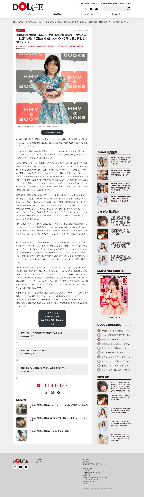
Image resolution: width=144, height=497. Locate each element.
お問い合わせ (87, 475)
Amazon (25, 336)
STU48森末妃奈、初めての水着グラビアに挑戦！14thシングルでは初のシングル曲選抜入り (120, 437)
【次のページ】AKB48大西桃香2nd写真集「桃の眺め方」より (52, 318)
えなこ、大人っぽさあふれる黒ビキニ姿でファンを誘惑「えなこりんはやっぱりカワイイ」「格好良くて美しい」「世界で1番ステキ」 (120, 221)
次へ (63, 385)
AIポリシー (86, 484)
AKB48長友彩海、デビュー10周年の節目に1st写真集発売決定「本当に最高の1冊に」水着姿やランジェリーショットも (121, 188)
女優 (32, 46)
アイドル (20, 46)
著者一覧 (38, 462)
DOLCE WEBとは (89, 468)
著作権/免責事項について (91, 473)
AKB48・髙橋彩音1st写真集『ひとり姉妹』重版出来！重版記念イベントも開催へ (121, 199)
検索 (129, 8)
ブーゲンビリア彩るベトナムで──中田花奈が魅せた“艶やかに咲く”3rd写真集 (121, 258)
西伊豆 (60, 46)
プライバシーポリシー (90, 479)
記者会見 (94, 464)
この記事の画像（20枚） (52, 132)
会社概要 (86, 471)
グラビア (20, 30)
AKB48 (37, 46)
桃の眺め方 (80, 46)
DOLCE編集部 (20, 48)
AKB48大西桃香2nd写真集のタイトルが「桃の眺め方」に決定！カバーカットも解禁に (58, 419)
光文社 (54, 46)
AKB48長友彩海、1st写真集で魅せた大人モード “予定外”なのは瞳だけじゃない (121, 173)
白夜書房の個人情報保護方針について (95, 477)
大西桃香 (44, 46)
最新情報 (86, 464)
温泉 (49, 46)
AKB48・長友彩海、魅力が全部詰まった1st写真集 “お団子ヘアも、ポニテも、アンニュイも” (121, 161)
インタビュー (103, 464)
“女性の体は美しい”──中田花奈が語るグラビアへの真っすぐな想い (120, 232)
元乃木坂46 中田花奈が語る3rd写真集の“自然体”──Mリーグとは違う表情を (120, 245)
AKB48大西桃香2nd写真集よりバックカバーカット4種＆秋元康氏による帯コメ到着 (59, 406)
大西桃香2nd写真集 (69, 46)
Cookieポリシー (88, 481)
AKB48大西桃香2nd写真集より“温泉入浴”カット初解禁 (49, 431)
